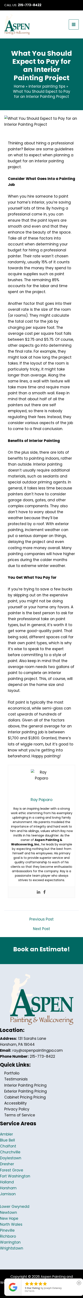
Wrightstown (11, 1248)
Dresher (7, 1164)
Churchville (10, 1152)
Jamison (8, 1194)
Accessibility (15, 1103)
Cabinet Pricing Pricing (25, 1097)
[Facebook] (44, 892)
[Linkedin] (38, 892)
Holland (7, 1182)
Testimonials (16, 1079)
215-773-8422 (29, 5)
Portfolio (11, 1073)
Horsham (8, 1188)
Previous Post (41, 919)
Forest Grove (11, 1170)
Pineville (7, 1230)
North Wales (11, 1224)
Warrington (10, 1242)
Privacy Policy (16, 1109)
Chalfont (8, 1146)
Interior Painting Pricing (25, 1085)
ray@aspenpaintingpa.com (37, 1050)
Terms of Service (19, 1115)
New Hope (9, 1218)
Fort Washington (15, 1176)
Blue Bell (7, 1140)
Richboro (8, 1236)
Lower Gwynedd (14, 1206)
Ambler (6, 1134)
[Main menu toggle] (74, 24)
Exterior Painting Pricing (25, 1091)
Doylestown (10, 1158)
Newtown (8, 1212)
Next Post (41, 929)
